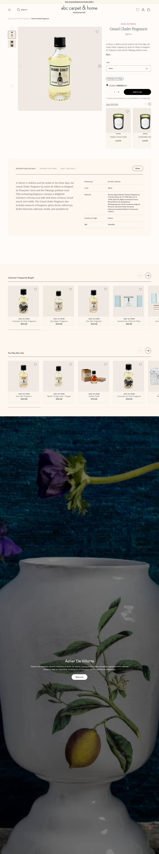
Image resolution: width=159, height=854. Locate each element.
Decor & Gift (17, 18)
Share (137, 168)
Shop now (79, 677)
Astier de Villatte (128, 24)
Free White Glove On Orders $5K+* (79, 2)
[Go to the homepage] (79, 12)
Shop (9, 18)
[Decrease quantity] (110, 92)
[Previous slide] (11, 28)
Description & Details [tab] (26, 169)
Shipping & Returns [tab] (48, 169)
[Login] (143, 9)
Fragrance (26, 18)
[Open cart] (148, 9)
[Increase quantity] (118, 92)
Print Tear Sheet (68, 169)
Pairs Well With (112, 104)
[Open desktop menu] (9, 9)
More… (108, 54)
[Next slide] (11, 85)
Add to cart (137, 92)
